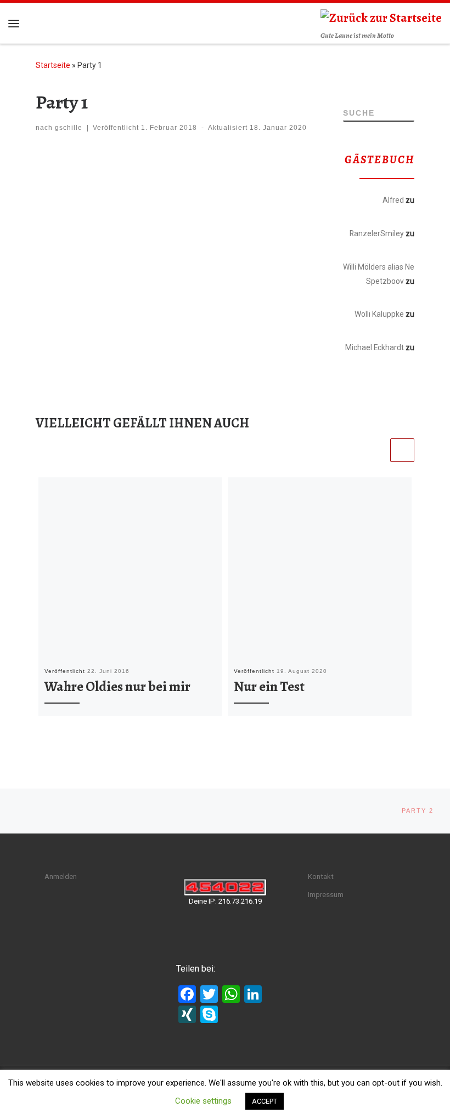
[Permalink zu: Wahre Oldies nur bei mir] (130, 569)
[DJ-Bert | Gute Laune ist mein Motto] (381, 17)
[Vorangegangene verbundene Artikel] (376, 450)
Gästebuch (393, 214)
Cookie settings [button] (203, 1101)
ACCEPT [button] (264, 1101)
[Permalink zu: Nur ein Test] (320, 569)
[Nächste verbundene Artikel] (402, 450)
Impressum (326, 894)
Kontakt (321, 876)
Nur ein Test (269, 686)
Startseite (53, 65)
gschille (68, 128)
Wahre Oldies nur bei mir (117, 686)
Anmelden (60, 876)
